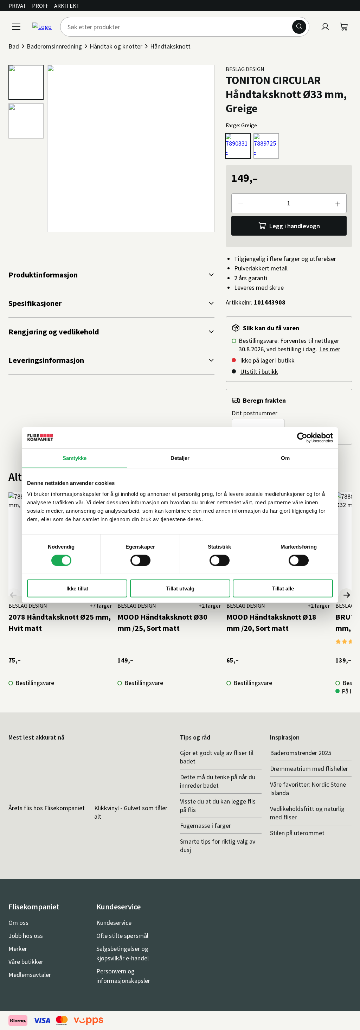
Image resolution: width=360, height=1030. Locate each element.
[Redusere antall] (240, 203)
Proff (40, 5)
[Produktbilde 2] (26, 121)
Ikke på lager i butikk (267, 360)
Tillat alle (283, 588)
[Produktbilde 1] (26, 82)
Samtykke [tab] (75, 458)
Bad (13, 46)
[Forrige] (14, 595)
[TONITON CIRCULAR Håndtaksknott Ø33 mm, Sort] (266, 146)
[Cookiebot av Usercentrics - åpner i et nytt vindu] (302, 437)
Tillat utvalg (180, 588)
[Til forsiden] (42, 27)
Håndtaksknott (170, 46)
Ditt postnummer (254, 413)
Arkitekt (67, 5)
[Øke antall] (337, 203)
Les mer (329, 349)
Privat (17, 5)
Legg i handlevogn (294, 226)
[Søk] (299, 27)
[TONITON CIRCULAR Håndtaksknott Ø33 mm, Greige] (238, 146)
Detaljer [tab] (180, 458)
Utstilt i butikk (259, 371)
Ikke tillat (77, 588)
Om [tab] (285, 458)
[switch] (140, 560)
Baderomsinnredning (54, 46)
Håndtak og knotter (116, 46)
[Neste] (346, 595)
